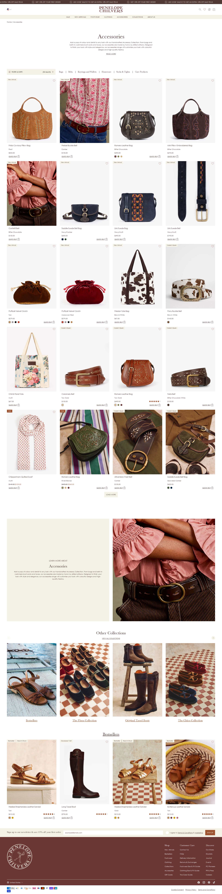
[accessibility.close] (159, 431)
